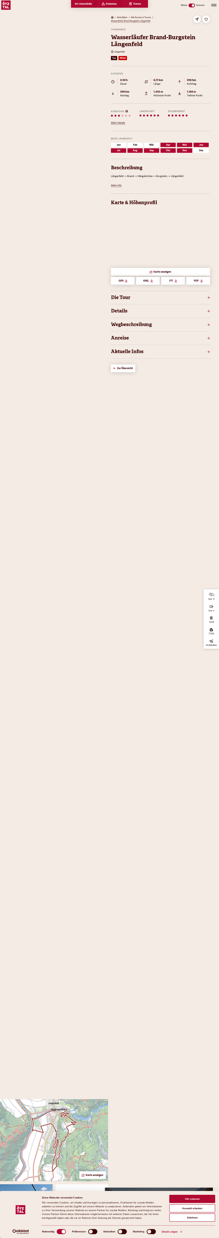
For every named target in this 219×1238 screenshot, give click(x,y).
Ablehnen (192, 1217)
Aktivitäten (122, 17)
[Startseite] (112, 17)
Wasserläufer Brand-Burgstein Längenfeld (130, 21)
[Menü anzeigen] (214, 5)
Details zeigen (170, 1231)
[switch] (92, 1231)
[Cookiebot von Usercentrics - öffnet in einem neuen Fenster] (21, 1231)
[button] (160, 297)
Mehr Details (118, 122)
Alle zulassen (192, 1199)
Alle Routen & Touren (141, 17)
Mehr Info (116, 185)
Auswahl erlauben (192, 1208)
